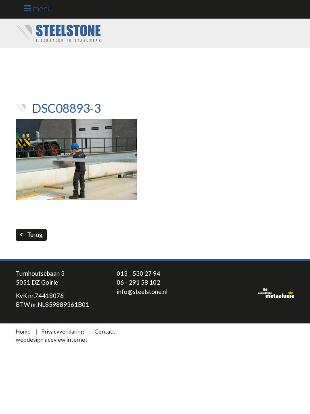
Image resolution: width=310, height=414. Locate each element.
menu (41, 8)
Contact (104, 331)
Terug (35, 234)
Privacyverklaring (62, 331)
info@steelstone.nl (142, 291)
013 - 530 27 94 (138, 273)
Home (23, 331)
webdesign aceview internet (52, 339)
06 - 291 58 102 (138, 282)
